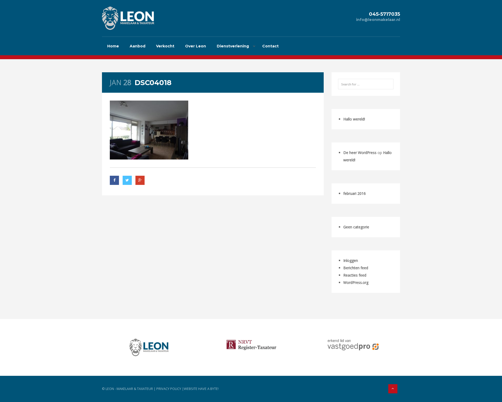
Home (113, 46)
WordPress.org (355, 282)
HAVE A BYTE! (208, 389)
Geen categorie (356, 226)
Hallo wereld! (354, 119)
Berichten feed (355, 267)
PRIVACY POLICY (168, 389)
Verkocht (165, 46)
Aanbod (137, 46)
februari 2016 (354, 193)
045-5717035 (384, 14)
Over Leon (195, 46)
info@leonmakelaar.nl (378, 19)
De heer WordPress (359, 152)
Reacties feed (354, 275)
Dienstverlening (233, 46)
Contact (270, 46)
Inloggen (350, 260)
